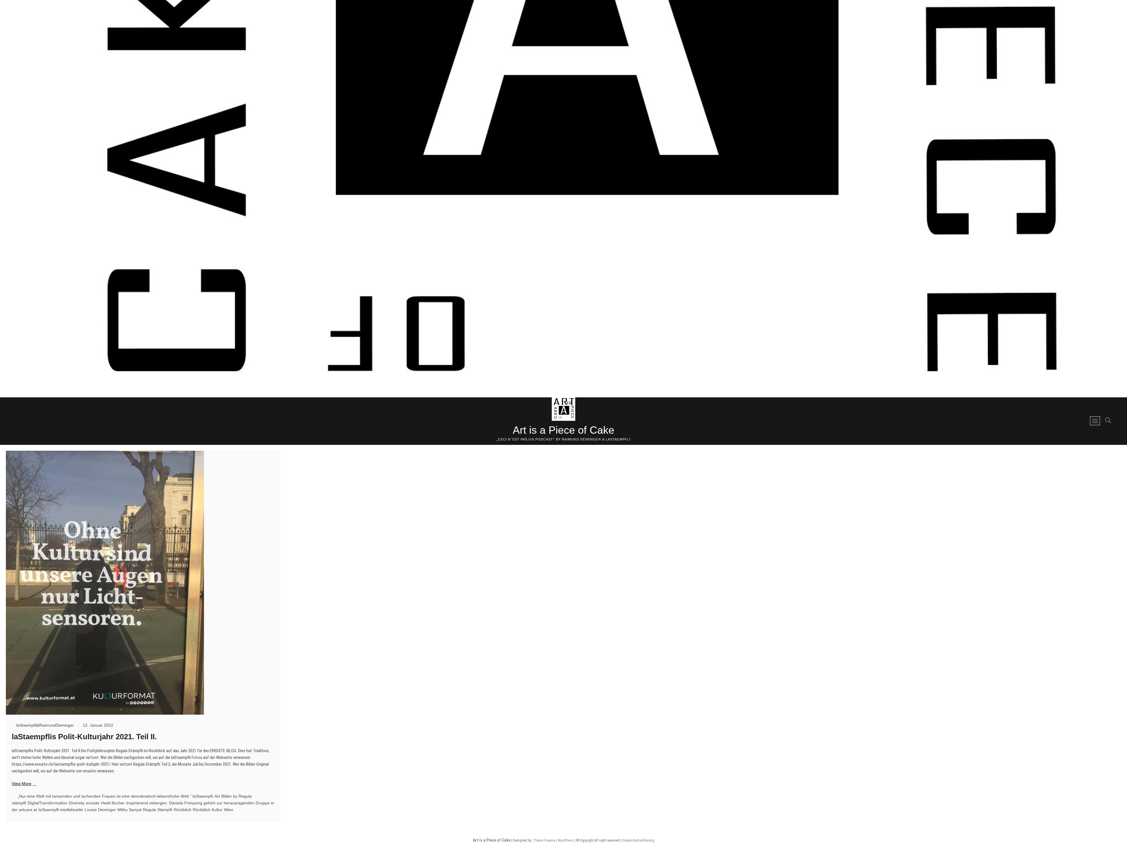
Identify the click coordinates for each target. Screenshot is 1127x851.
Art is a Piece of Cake (563, 430)
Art (217, 796)
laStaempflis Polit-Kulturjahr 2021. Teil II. (84, 736)
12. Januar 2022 (97, 725)
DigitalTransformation (47, 803)
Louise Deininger (100, 809)
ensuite (92, 803)
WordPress (565, 840)
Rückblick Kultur (207, 809)
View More (23, 784)
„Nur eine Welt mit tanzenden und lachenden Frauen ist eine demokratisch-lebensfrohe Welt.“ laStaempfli (115, 796)
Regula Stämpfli (157, 809)
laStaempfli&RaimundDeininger (44, 725)
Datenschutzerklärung (638, 840)
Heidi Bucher (113, 803)
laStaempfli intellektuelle (60, 809)
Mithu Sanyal (129, 809)
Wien (228, 809)
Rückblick (182, 809)
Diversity (77, 803)
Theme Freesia (544, 840)
